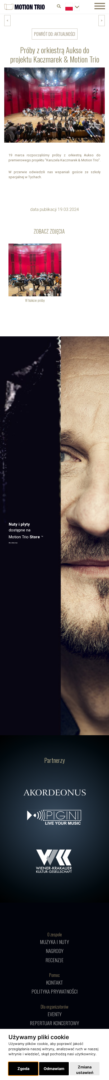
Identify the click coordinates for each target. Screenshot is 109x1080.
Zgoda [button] (23, 1068)
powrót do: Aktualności (54, 34)
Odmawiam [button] (54, 1068)
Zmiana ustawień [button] (84, 1070)
